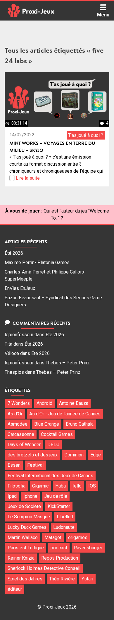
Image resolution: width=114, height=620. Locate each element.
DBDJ (53, 444)
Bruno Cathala (80, 424)
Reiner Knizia (21, 558)
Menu (103, 15)
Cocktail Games (57, 434)
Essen (14, 465)
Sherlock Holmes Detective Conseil (44, 568)
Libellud (65, 516)
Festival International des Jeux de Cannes (50, 475)
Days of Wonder (24, 444)
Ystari (87, 579)
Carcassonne (21, 434)
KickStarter (59, 506)
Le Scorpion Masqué (29, 516)
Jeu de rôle (55, 496)
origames (77, 537)
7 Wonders (19, 403)
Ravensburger (88, 548)
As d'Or (15, 414)
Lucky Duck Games (27, 527)
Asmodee (17, 424)
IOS (92, 486)
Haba (60, 486)
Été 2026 (14, 253)
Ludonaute (64, 527)
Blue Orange (46, 424)
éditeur (15, 589)
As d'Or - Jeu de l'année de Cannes (65, 414)
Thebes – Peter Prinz (68, 363)
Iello (77, 486)
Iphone (30, 496)
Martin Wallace (23, 537)
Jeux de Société (24, 506)
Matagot (52, 537)
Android (44, 403)
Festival (35, 465)
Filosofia (16, 486)
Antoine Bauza (73, 403)
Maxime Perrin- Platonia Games (37, 262)
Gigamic (40, 486)
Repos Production (59, 558)
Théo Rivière (62, 579)
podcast (59, 548)
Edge (95, 455)
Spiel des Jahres (25, 579)
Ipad (12, 496)
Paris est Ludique (26, 548)
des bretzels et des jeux (33, 455)
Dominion (74, 455)
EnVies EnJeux (20, 288)
